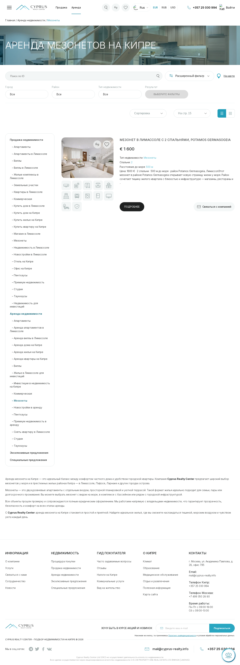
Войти (230, 7)
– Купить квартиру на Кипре (28, 226)
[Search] (106, 8)
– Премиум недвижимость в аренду (28, 423)
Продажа (61, 7)
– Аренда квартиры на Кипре (28, 358)
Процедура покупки (63, 561)
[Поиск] (158, 76)
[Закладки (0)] (126, 8)
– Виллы (15, 160)
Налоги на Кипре (107, 574)
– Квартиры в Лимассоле (26, 191)
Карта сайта (150, 594)
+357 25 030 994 (205, 7)
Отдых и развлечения (156, 581)
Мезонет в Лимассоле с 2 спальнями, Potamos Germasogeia (175, 140)
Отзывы (101, 568)
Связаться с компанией (216, 206)
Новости (10, 587)
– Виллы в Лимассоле (24, 167)
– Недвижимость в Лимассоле (29, 247)
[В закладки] (107, 144)
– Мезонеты (18, 240)
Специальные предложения (28, 460)
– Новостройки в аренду (26, 407)
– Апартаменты (20, 146)
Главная (10, 20)
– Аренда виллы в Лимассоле (29, 338)
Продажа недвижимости (26, 139)
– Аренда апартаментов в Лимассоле (27, 329)
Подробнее (132, 206)
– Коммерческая (21, 198)
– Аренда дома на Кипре (26, 344)
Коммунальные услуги (110, 581)
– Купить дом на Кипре (25, 212)
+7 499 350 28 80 (199, 596)
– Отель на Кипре (21, 261)
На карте (229, 75)
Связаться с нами (16, 574)
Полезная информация (156, 587)
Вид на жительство (108, 587)
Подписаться (222, 628)
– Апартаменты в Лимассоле (28, 153)
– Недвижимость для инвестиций (24, 305)
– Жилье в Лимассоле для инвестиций (27, 374)
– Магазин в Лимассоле (25, 233)
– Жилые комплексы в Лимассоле (24, 176)
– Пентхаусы (18, 275)
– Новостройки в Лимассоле (28, 254)
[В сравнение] (97, 144)
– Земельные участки (24, 185)
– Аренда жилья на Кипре (26, 351)
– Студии (16, 289)
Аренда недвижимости (31, 20)
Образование (151, 568)
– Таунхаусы (18, 296)
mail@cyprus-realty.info (202, 575)
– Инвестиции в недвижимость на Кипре (30, 385)
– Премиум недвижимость (27, 282)
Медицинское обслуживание (160, 574)
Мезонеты (53, 20)
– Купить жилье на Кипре (26, 219)
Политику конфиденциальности (182, 635)
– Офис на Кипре (21, 268)
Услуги (9, 568)
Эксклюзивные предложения (29, 452)
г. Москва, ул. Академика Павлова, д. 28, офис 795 (211, 563)
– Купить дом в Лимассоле (27, 205)
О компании (12, 561)
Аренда (76, 7)
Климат (147, 561)
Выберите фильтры (167, 94)
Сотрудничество (15, 581)
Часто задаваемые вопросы (114, 561)
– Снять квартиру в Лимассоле (30, 431)
